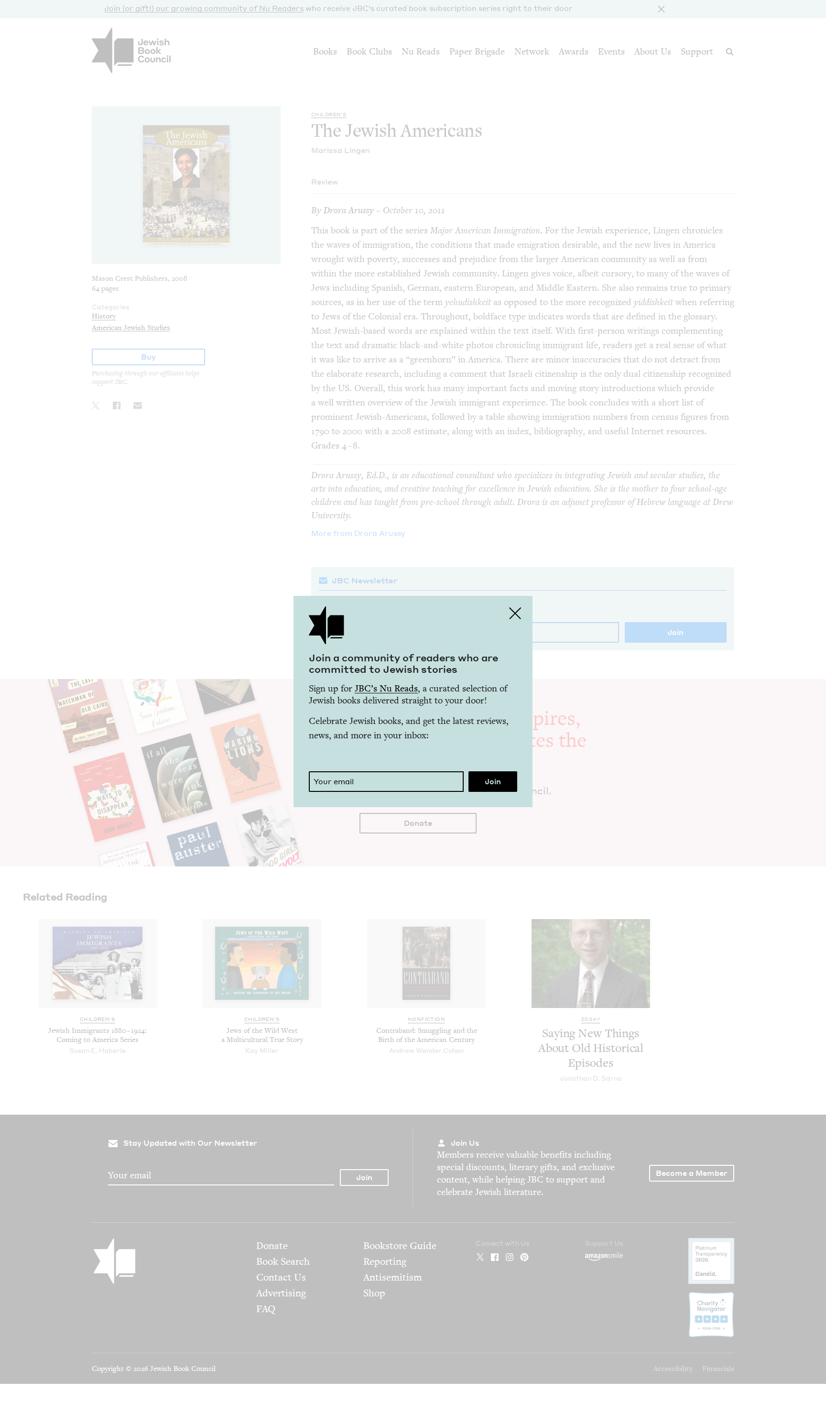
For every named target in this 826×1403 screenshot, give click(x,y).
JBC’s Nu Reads (386, 688)
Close (515, 613)
